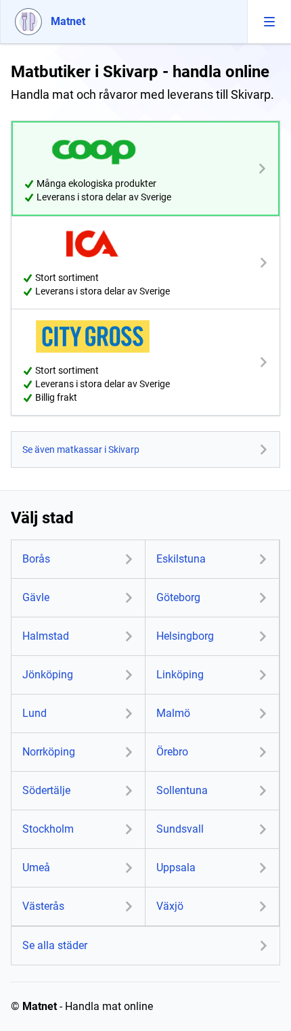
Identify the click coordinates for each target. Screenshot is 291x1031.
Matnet (39, 1006)
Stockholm (48, 828)
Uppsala (176, 867)
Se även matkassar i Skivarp (80, 449)
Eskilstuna (181, 558)
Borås (36, 558)
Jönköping (47, 674)
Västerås (43, 906)
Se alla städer (54, 945)
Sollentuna (182, 790)
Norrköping (48, 751)
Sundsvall (180, 828)
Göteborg (178, 597)
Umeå (36, 867)
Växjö (169, 906)
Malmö (173, 713)
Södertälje (46, 790)
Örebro (172, 751)
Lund (34, 713)
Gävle (35, 597)
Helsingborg (185, 636)
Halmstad (45, 636)
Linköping (180, 674)
